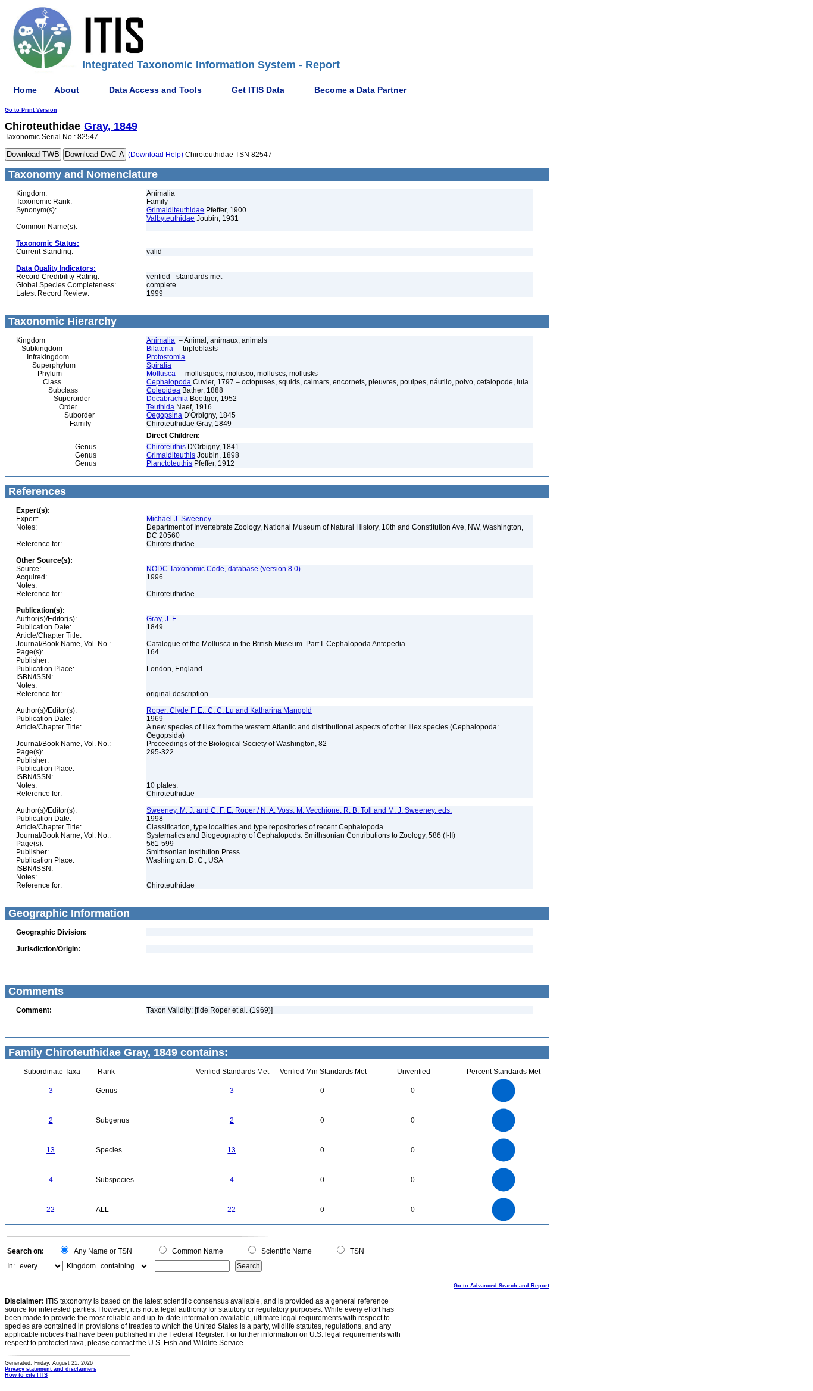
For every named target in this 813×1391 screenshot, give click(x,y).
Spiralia (158, 365)
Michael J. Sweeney (178, 519)
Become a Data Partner (360, 90)
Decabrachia (167, 398)
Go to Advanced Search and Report (501, 1286)
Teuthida (160, 407)
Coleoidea (163, 390)
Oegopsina (164, 415)
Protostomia (165, 357)
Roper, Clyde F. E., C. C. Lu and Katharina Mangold (229, 710)
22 (50, 1209)
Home (25, 90)
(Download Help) (155, 155)
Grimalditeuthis (170, 455)
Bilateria (159, 348)
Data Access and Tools (155, 90)
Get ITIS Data (258, 90)
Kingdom (81, 1266)
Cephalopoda (168, 382)
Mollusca (161, 373)
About (66, 90)
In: (11, 1266)
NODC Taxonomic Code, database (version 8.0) (223, 569)
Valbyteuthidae (170, 218)
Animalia (160, 340)
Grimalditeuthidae (175, 210)
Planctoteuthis (169, 463)
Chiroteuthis (166, 447)
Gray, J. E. (162, 619)
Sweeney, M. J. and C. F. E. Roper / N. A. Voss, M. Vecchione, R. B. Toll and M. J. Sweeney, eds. (299, 810)
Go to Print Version (31, 110)
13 (50, 1150)
